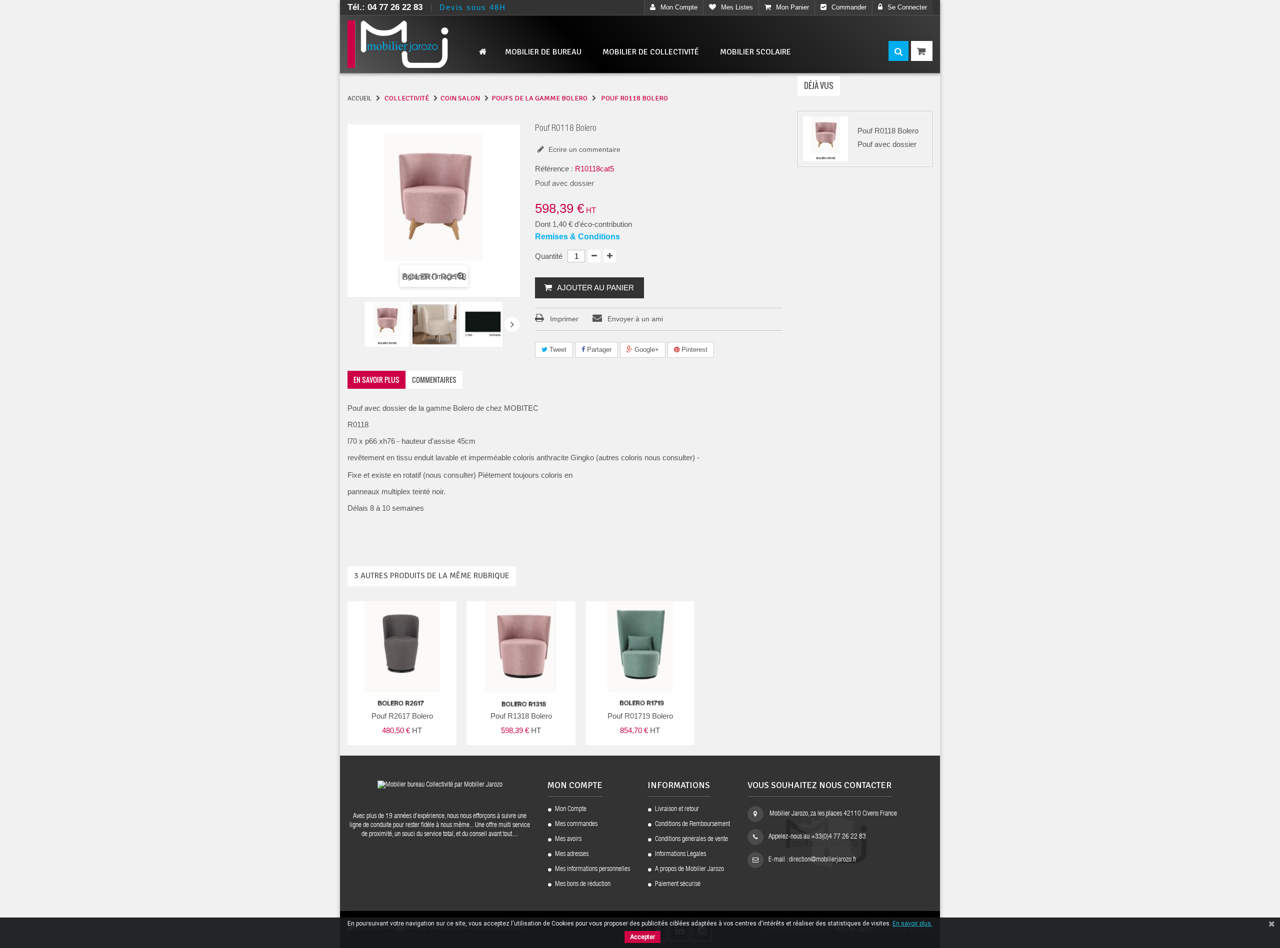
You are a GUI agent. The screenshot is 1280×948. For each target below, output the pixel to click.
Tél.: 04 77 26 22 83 (385, 7)
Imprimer (564, 319)
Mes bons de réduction (582, 884)
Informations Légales (680, 854)
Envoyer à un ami (635, 319)
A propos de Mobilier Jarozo (689, 869)
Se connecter (907, 7)
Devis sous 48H (473, 7)
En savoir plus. (912, 923)
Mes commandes (576, 824)
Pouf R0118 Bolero (888, 130)
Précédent (356, 325)
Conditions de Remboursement (692, 824)
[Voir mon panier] (921, 51)
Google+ (645, 349)
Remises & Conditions (577, 236)
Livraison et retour (677, 809)
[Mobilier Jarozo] (415, 44)
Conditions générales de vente (691, 839)
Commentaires (434, 379)
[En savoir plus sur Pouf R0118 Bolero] (825, 138)
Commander (849, 7)
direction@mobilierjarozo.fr (822, 860)
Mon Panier (792, 7)
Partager (598, 349)
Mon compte (679, 7)
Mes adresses (571, 854)
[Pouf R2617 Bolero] (387, 324)
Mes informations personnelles (592, 869)
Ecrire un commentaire (583, 149)
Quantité (548, 256)
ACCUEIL (360, 98)
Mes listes (737, 7)
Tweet (557, 349)
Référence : (554, 168)
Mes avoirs (568, 839)
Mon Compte (570, 809)
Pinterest (694, 349)
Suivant (512, 324)
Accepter (642, 937)
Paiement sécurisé (677, 884)
